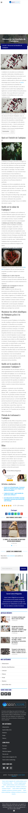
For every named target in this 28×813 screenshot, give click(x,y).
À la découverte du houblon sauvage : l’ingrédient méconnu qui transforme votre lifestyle (14, 499)
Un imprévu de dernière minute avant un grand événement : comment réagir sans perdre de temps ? (19, 629)
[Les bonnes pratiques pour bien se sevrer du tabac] (5, 619)
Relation (4, 681)
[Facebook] (2, 693)
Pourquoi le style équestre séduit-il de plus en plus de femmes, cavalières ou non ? (19, 650)
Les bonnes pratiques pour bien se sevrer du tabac (18, 617)
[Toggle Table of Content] (11, 131)
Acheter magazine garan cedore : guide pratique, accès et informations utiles (14, 784)
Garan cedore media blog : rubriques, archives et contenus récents (14, 792)
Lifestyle (4, 670)
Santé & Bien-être (6, 684)
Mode (3, 677)
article (22, 82)
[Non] (26, 807)
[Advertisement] (14, 19)
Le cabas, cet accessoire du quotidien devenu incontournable (14, 540)
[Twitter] (5, 693)
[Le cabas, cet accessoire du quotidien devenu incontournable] (14, 529)
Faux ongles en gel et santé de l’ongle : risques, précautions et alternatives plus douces (19, 640)
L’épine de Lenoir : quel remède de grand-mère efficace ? (13, 494)
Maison (4, 674)
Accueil (4, 45)
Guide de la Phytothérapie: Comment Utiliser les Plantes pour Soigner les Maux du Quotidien (14, 489)
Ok (14, 810)
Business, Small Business (8, 667)
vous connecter (11, 555)
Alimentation (5, 663)
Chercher (23, 568)
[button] (6, 514)
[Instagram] (9, 693)
